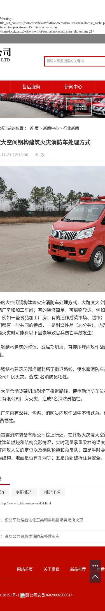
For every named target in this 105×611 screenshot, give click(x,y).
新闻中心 (51, 128)
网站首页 (25, 569)
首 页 (34, 128)
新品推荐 (78, 569)
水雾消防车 (24, 492)
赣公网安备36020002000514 (49, 595)
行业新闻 (71, 128)
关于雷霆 (51, 569)
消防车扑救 (52, 492)
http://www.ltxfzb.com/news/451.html (26, 503)
